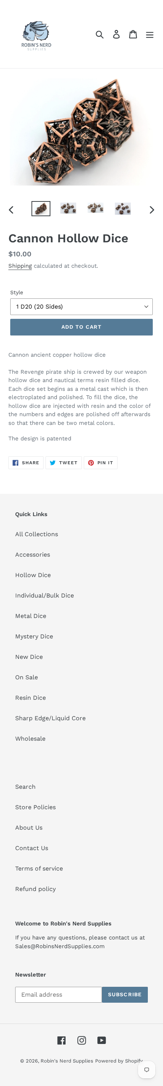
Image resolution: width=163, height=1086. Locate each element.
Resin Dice (30, 697)
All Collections (36, 534)
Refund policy (35, 889)
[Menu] (149, 34)
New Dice (29, 656)
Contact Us (31, 848)
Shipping (20, 265)
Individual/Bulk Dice (44, 595)
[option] (41, 209)
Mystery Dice (34, 636)
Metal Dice (30, 615)
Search (25, 786)
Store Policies (35, 807)
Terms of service (39, 868)
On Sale (26, 677)
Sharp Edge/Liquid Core (50, 718)
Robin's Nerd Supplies (67, 1061)
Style (16, 292)
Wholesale (30, 738)
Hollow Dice (33, 575)
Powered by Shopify (119, 1061)
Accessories (32, 554)
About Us (28, 827)
